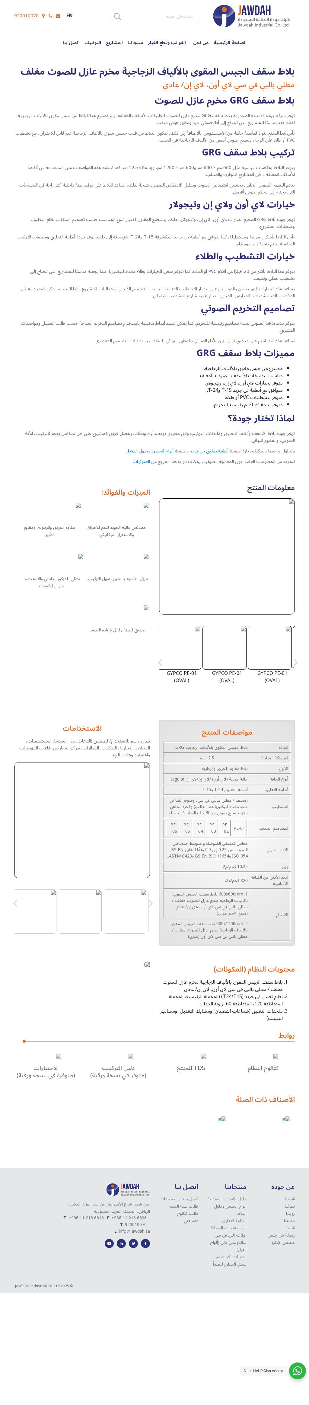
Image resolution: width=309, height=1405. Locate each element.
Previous (160, 662)
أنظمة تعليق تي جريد (209, 451)
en (69, 16)
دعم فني (191, 1220)
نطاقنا (290, 1206)
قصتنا (290, 1199)
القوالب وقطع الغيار (167, 42)
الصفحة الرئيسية (230, 42)
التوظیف (92, 42)
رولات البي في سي (231, 1235)
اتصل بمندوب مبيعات (179, 1199)
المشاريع (114, 42)
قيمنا (290, 1228)
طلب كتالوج (187, 1213)
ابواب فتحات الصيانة (229, 1228)
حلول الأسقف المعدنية (227, 1199)
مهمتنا (289, 1220)
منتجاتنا (135, 42)
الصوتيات (141, 461)
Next (296, 662)
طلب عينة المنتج (183, 1206)
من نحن (201, 42)
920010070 (26, 16)
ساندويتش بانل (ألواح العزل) (228, 1246)
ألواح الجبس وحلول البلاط (150, 451)
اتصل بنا (71, 42)
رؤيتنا (290, 1213)
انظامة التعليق (234, 1220)
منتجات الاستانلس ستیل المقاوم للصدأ (230, 1261)
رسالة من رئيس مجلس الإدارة (281, 1239)
